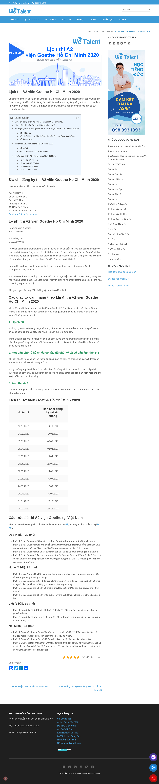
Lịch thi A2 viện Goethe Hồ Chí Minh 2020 (34, 143)
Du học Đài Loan (115, 179)
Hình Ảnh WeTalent (66, 739)
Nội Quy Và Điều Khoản (69, 743)
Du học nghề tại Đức (118, 279)
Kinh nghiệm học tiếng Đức (120, 219)
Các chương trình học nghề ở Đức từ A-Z (126, 146)
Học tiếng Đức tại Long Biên (122, 272)
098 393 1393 (40, 3)
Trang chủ (14, 19)
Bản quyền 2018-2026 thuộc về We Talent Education (79, 773)
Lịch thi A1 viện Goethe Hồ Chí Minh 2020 (29, 686)
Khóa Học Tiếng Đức (117, 204)
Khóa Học (67, 19)
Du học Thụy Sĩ (115, 194)
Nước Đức (113, 229)
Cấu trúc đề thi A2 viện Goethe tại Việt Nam (36, 156)
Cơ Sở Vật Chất (65, 729)
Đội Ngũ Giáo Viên (66, 725)
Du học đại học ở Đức (119, 285)
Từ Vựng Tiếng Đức (117, 249)
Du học (80, 19)
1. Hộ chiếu (27, 133)
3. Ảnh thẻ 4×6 (28, 139)
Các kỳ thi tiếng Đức (105, 31)
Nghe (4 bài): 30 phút (31, 163)
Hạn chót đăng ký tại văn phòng (35, 151)
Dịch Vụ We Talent (116, 164)
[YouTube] (129, 43)
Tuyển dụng (108, 19)
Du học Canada (115, 174)
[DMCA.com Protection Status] (64, 750)
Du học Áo (112, 169)
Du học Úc (112, 199)
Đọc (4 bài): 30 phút (30, 160)
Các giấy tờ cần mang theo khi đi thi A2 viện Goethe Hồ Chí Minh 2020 (47, 128)
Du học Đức (113, 184)
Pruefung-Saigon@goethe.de (23, 214)
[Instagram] (125, 43)
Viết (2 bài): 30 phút (30, 166)
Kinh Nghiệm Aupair (117, 209)
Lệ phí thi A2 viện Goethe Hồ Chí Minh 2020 (35, 125)
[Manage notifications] (5, 779)
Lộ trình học (51, 19)
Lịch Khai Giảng (31, 19)
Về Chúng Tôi (64, 719)
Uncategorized (115, 259)
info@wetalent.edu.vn (20, 3)
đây (67, 524)
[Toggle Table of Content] (76, 118)
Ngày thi (26, 148)
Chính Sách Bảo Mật (67, 722)
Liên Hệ (122, 19)
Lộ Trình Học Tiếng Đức (69, 736)
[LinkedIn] (121, 43)
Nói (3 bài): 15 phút (30, 169)
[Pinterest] (118, 43)
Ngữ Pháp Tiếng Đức (117, 224)
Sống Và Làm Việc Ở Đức (119, 234)
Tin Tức (93, 19)
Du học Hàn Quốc (116, 189)
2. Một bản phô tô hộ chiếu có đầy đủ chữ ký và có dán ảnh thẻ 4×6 (49, 136)
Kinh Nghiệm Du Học (117, 214)
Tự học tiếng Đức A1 (117, 244)
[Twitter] (114, 43)
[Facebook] (110, 43)
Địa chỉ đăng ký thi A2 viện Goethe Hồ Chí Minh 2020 (39, 122)
